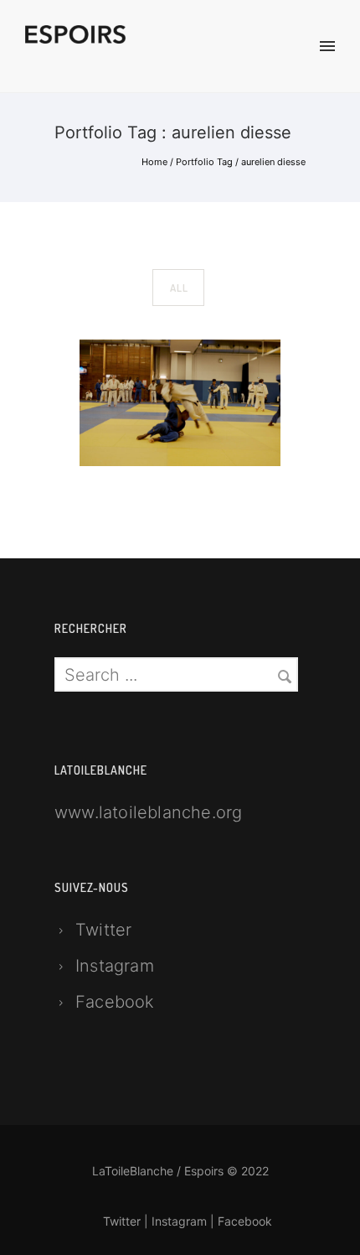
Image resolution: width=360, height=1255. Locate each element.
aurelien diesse (273, 162)
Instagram (114, 966)
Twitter (103, 930)
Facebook (115, 1002)
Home (154, 162)
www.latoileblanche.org (148, 812)
